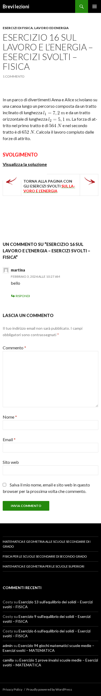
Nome (10, 416)
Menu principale (94, 6)
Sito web (11, 462)
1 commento (14, 76)
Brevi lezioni (16, 6)
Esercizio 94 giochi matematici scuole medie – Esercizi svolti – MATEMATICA (48, 648)
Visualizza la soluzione (25, 164)
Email (9, 439)
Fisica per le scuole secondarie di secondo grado (45, 556)
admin (8, 645)
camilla (8, 660)
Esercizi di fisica (18, 28)
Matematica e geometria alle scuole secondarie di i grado (46, 544)
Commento (14, 347)
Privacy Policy (12, 689)
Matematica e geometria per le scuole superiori (43, 566)
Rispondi (23, 296)
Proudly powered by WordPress (49, 689)
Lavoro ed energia (51, 28)
